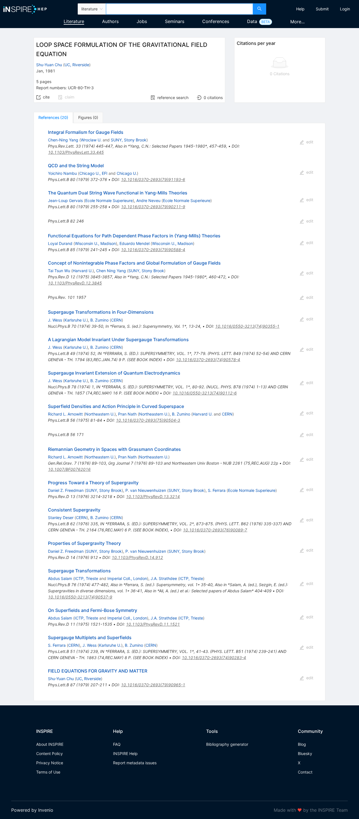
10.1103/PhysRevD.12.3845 (75, 283)
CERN (116, 320)
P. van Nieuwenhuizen (145, 490)
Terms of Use (48, 772)
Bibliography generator (227, 744)
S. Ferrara (216, 490)
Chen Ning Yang (111, 270)
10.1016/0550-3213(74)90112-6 (204, 393)
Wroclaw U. (91, 139)
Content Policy (49, 753)
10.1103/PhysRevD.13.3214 (153, 496)
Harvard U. (83, 270)
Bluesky (305, 753)
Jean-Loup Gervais (65, 200)
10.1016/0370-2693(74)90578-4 (208, 359)
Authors (110, 21)
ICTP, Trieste (86, 578)
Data (252, 21)
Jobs (142, 21)
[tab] (53, 117)
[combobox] (179, 9)
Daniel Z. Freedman (66, 490)
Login (345, 8)
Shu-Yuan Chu (49, 64)
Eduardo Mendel (134, 243)
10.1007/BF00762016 (69, 469)
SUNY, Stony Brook (128, 139)
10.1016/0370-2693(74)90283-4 (214, 657)
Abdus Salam (60, 578)
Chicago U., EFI (93, 173)
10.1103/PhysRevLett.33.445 (76, 152)
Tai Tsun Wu (59, 270)
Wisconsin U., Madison (95, 243)
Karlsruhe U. (76, 320)
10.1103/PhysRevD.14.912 (137, 557)
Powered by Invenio (32, 810)
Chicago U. (127, 173)
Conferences (215, 21)
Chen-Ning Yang (63, 139)
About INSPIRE (49, 744)
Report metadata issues (135, 762)
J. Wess (55, 320)
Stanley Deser (60, 517)
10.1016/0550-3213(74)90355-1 (247, 326)
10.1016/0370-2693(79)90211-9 (153, 206)
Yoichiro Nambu (62, 173)
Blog (302, 744)
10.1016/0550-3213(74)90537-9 (80, 597)
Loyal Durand (60, 243)
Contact (305, 772)
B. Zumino (99, 320)
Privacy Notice (49, 762)
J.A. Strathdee (164, 578)
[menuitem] (300, 9)
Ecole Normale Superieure (109, 200)
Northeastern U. (99, 414)
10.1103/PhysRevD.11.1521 (153, 624)
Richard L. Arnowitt (65, 414)
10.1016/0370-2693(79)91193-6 (153, 179)
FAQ (117, 744)
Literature (74, 21)
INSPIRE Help (125, 753)
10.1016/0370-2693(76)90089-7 (215, 529)
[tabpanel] (179, 412)
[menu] (313, 9)
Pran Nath (127, 414)
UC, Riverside (77, 64)
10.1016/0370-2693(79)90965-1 (153, 684)
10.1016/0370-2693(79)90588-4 (153, 249)
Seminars (174, 21)
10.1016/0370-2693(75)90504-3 (148, 420)
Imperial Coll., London (127, 578)
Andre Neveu (148, 200)
